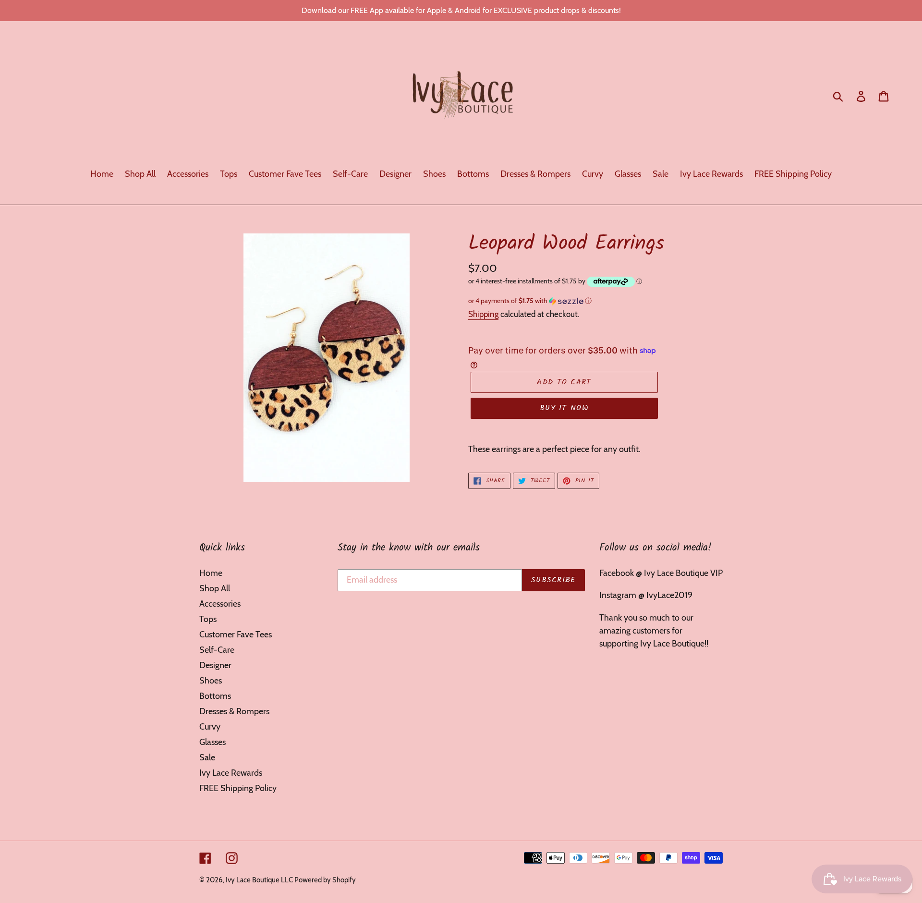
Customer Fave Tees (235, 634)
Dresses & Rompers (234, 711)
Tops (208, 619)
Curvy (209, 726)
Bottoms (215, 696)
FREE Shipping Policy (238, 788)
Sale (207, 757)
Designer (215, 665)
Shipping (483, 314)
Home (210, 573)
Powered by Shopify (325, 880)
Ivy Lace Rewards (230, 773)
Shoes (210, 680)
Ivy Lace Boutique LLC (260, 880)
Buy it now (564, 408)
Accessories (220, 603)
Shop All (214, 588)
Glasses (212, 742)
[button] (595, 300)
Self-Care (216, 650)
